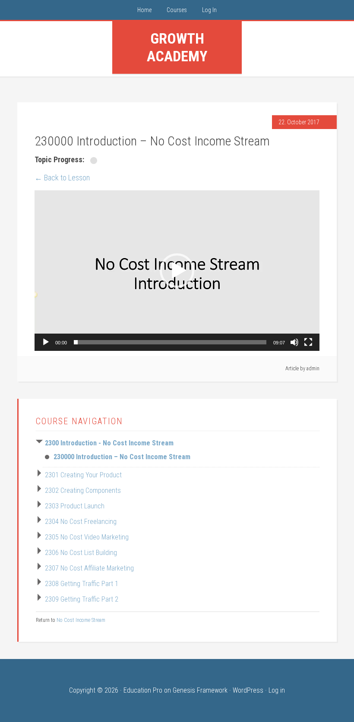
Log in (277, 690)
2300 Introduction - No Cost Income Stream (109, 443)
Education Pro (142, 690)
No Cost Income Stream (81, 620)
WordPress (248, 690)
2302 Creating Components (83, 490)
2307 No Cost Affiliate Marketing (89, 568)
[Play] (45, 342)
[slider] (170, 342)
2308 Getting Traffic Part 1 (81, 584)
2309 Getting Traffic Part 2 (81, 599)
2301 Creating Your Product (83, 475)
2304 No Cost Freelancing (81, 521)
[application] (177, 270)
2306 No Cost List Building (81, 553)
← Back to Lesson (62, 177)
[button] (177, 270)
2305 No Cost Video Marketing (87, 537)
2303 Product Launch (74, 506)
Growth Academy (177, 47)
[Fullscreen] (308, 342)
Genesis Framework (200, 690)
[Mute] (294, 342)
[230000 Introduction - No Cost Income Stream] (94, 161)
